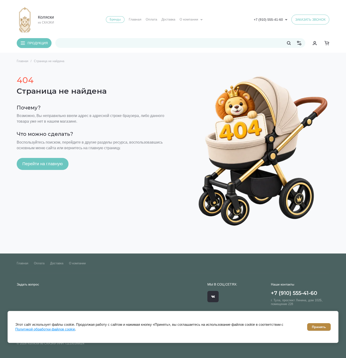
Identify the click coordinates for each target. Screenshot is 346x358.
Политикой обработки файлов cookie (45, 329)
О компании (77, 263)
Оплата (39, 263)
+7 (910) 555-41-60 (268, 19)
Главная (22, 61)
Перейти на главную (42, 163)
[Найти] (289, 43)
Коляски (46, 17)
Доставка (56, 263)
